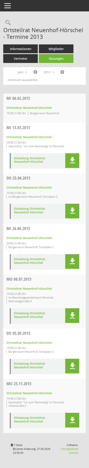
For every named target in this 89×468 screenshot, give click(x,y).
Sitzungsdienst (69, 451)
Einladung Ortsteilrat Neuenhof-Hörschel (29, 160)
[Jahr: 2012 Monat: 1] (35, 72)
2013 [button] (47, 72)
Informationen (20, 49)
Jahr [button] (21, 72)
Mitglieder (56, 49)
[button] (72, 160)
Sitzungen (56, 58)
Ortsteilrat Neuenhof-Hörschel (29, 108)
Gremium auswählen (23, 80)
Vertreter (20, 58)
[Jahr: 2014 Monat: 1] (62, 72)
